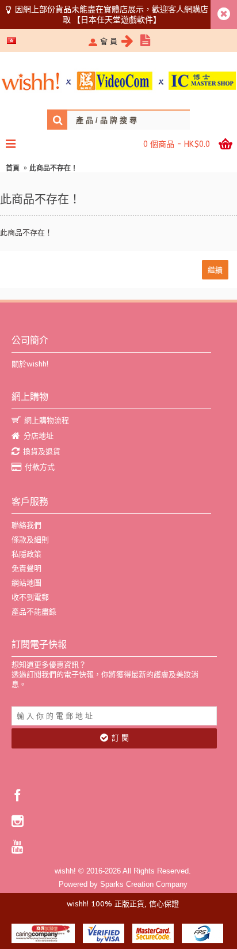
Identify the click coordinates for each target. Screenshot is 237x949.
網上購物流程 (46, 420)
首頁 (13, 168)
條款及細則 (30, 539)
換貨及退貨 (41, 451)
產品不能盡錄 (34, 611)
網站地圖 (26, 583)
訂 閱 (120, 738)
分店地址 (38, 436)
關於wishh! (30, 364)
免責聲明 (26, 568)
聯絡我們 (26, 525)
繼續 (215, 269)
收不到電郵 (30, 597)
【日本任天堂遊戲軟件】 (116, 19)
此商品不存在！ (53, 168)
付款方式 (40, 467)
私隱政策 (26, 554)
